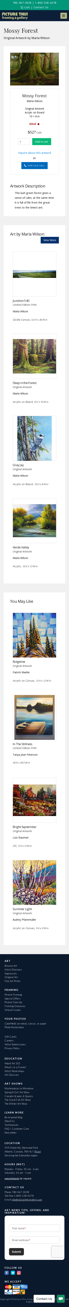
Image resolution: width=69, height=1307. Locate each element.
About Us (10, 1121)
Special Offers (12, 998)
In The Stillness (22, 744)
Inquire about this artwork (34, 153)
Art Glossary (12, 1074)
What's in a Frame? (15, 1067)
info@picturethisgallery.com (27, 1199)
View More (49, 240)
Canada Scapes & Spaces (19, 1096)
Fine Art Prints (13, 981)
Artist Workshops (14, 1071)
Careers (9, 1040)
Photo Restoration (14, 1027)
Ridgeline (19, 661)
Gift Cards (11, 1036)
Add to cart (41, 141)
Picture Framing (13, 994)
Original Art (11, 977)
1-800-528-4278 (45, 2)
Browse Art (11, 965)
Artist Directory (13, 969)
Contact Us (41, 7)
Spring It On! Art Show (17, 1092)
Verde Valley (21, 547)
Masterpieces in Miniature (19, 1088)
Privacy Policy (12, 1048)
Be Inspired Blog (13, 1117)
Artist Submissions (15, 1044)
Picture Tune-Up (13, 1002)
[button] (63, 16)
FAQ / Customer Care (17, 1128)
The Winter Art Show (16, 1103)
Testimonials (12, 1124)
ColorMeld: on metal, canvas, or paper (25, 1023)
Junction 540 (21, 301)
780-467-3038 (22, 2)
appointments (12, 1178)
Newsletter (11, 1132)
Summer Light (22, 909)
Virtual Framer (13, 1009)
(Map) (37, 1151)
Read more (34, 288)
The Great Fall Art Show (18, 1099)
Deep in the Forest (24, 383)
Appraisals (11, 973)
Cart (26, 7)
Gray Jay (18, 465)
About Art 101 (12, 1063)
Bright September (24, 827)
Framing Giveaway (15, 1006)
